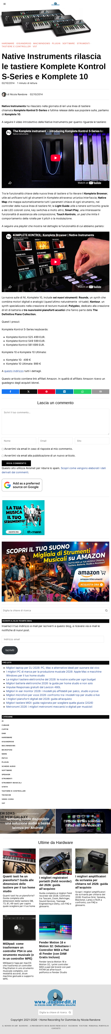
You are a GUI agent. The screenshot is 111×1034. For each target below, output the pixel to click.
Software (68, 43)
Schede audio (9, 766)
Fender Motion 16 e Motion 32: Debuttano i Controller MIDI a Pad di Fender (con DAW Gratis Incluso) (55, 950)
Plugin (56, 43)
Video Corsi (8, 799)
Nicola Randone (18, 94)
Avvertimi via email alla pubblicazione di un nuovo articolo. (39, 455)
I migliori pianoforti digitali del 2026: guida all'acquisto (39, 698)
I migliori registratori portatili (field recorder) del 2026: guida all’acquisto (55, 883)
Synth (5, 787)
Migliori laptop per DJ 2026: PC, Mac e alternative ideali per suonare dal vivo (52, 667)
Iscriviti (9, 650)
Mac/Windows (41, 43)
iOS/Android (23, 43)
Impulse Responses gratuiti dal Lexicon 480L (33, 687)
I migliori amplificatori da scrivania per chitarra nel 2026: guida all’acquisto (91, 882)
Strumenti (83, 43)
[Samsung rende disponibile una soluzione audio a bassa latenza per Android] (27, 821)
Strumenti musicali (12, 783)
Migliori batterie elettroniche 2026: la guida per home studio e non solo (49, 683)
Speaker (6, 774)
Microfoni (7, 750)
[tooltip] (10, 391)
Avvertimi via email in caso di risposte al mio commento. (38, 448)
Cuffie (5, 729)
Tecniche (6, 795)
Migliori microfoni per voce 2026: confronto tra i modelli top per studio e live (53, 694)
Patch (5, 758)
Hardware (8, 43)
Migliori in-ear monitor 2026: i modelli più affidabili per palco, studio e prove (52, 691)
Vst (35, 46)
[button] (106, 610)
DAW (4, 733)
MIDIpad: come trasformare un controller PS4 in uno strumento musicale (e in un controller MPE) (18, 951)
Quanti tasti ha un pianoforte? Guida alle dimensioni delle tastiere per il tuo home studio (19, 884)
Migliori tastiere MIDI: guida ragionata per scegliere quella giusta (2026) (49, 702)
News (4, 754)
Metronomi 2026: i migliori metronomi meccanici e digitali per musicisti (49, 706)
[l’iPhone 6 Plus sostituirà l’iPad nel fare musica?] (83, 821)
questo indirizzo (14, 371)
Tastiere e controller (16, 46)
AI (3, 721)
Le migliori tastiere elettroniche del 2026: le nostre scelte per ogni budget (51, 679)
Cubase (5, 725)
